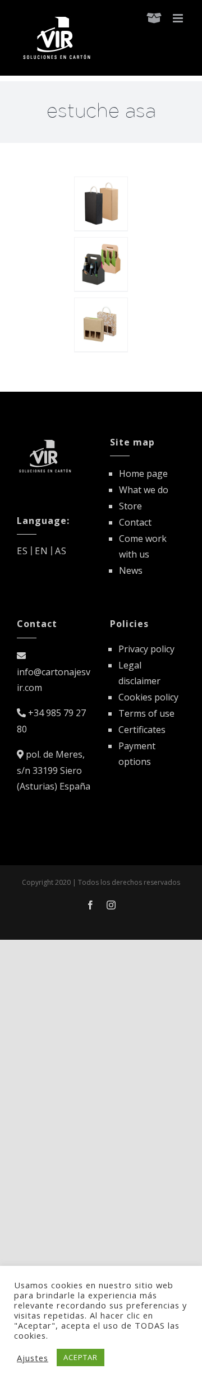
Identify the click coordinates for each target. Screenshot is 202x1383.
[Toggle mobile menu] (179, 18)
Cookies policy (148, 697)
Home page (143, 473)
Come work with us (143, 546)
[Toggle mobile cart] (154, 18)
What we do (143, 490)
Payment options (136, 754)
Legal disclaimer (139, 673)
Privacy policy (146, 649)
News (131, 570)
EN (41, 550)
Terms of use (146, 713)
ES (22, 550)
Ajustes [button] (32, 1358)
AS (61, 550)
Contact (135, 522)
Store (130, 506)
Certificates (142, 729)
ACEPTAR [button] (80, 1357)
